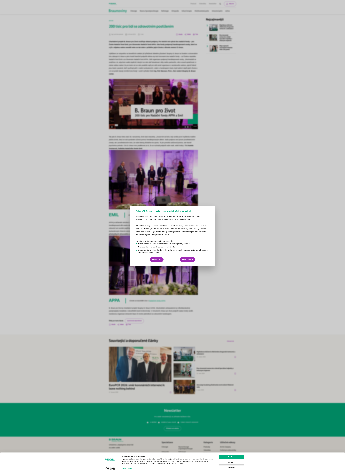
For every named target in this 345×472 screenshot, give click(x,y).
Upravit (230, 462)
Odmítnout (231, 467)
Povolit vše (231, 457)
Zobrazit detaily (127, 468)
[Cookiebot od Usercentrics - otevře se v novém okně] (110, 468)
